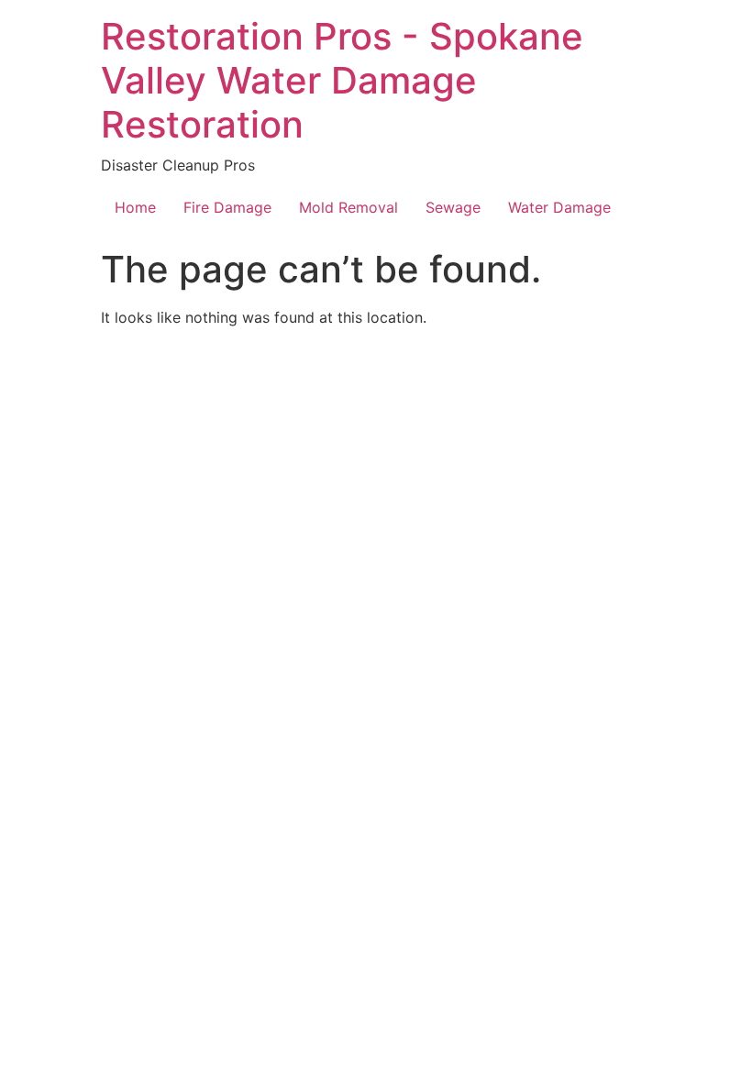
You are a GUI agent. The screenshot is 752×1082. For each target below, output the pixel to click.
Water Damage (559, 207)
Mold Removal (348, 207)
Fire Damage (227, 207)
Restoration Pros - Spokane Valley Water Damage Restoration (342, 80)
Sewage (453, 207)
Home (135, 207)
